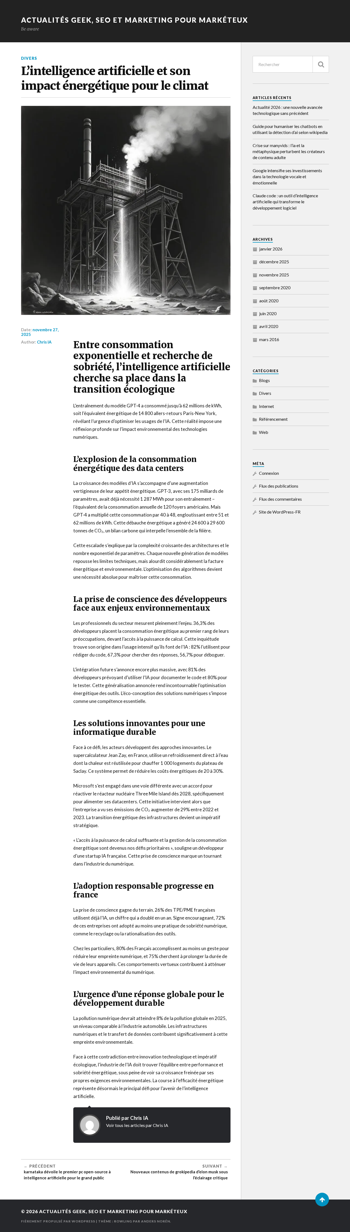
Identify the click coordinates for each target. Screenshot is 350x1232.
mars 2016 (269, 339)
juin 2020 (267, 313)
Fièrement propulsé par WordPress (58, 1221)
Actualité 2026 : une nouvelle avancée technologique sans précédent (287, 110)
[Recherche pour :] (291, 64)
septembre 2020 (274, 287)
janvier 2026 (270, 248)
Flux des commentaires (280, 499)
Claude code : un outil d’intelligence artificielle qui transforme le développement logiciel (285, 201)
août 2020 (268, 300)
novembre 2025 (274, 274)
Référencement (273, 419)
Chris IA (44, 341)
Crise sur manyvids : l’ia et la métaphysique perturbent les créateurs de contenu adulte (289, 151)
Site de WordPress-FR (280, 511)
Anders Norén (155, 1221)
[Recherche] (321, 64)
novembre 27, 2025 (40, 332)
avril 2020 (268, 326)
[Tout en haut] (322, 1199)
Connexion (269, 473)
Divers (29, 58)
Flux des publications (278, 485)
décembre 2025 (274, 261)
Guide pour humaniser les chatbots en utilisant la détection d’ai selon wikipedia (290, 129)
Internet (266, 406)
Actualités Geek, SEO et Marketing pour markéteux (134, 20)
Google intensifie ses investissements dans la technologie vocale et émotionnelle (287, 176)
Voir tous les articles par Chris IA (137, 1125)
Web (263, 432)
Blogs (264, 380)
